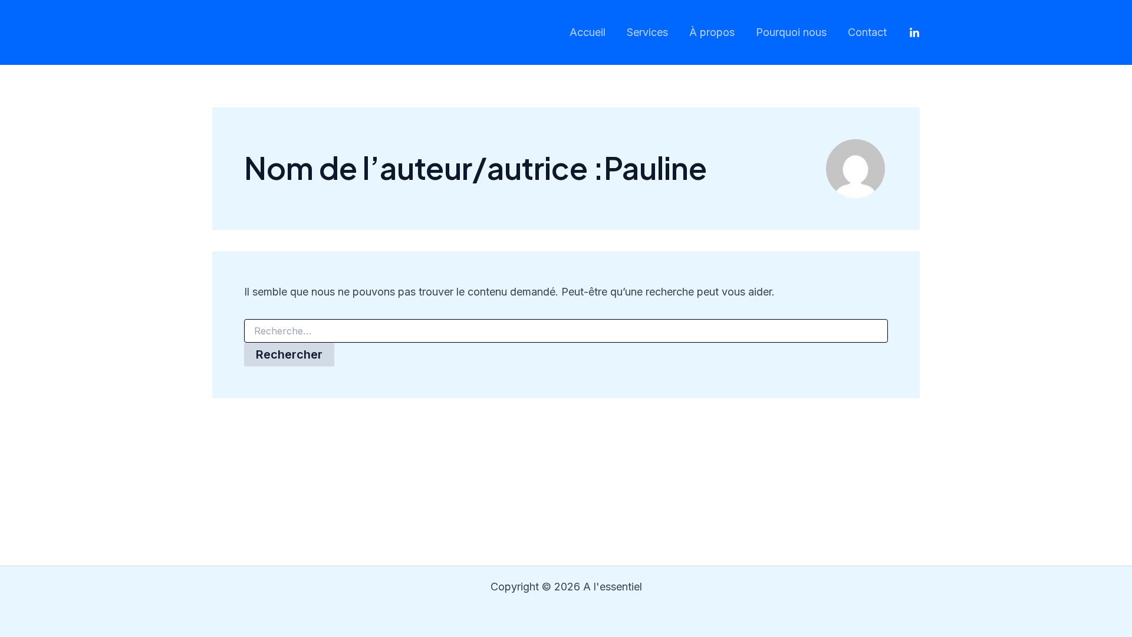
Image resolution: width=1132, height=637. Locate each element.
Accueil (588, 32)
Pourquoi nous (791, 32)
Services (647, 32)
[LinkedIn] (914, 33)
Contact (867, 32)
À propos (712, 32)
